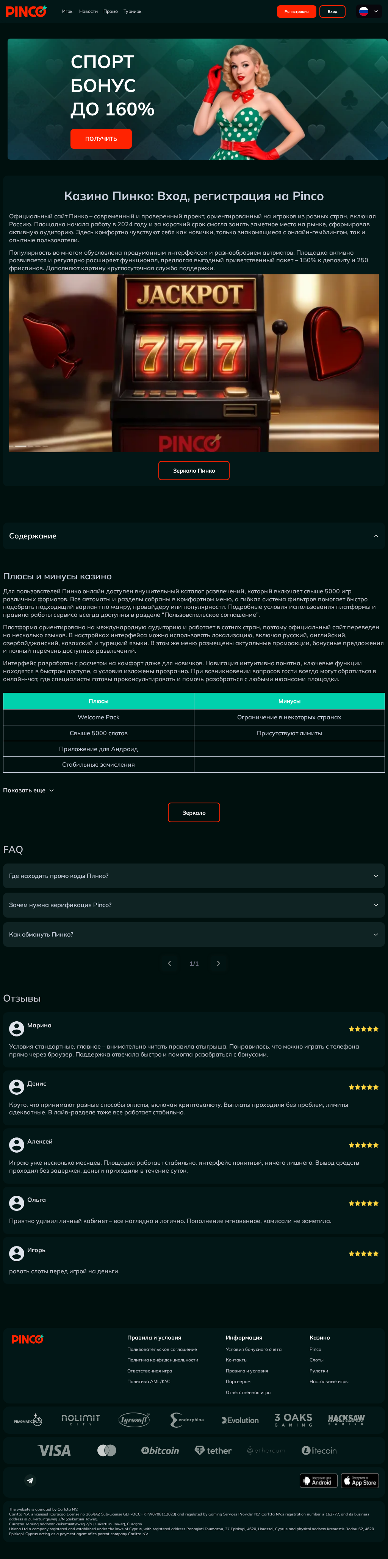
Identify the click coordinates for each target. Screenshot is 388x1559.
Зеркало (194, 812)
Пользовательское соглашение (162, 1349)
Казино (320, 1337)
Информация (244, 1337)
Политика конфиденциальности (162, 1360)
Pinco (315, 1349)
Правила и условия (154, 1337)
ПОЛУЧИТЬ (101, 138)
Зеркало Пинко (194, 470)
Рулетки (319, 1371)
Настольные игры (329, 1381)
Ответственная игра (149, 1371)
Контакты (236, 1360)
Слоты (317, 1360)
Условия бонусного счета (254, 1349)
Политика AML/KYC (148, 1381)
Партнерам (238, 1381)
